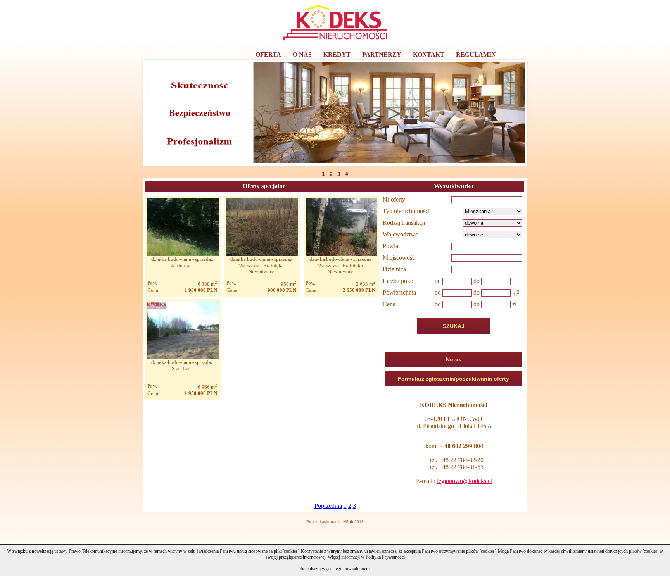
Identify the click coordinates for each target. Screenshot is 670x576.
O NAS (302, 54)
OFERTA (268, 54)
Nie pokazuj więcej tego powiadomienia (335, 568)
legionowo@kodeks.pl (464, 481)
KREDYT (337, 54)
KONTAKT (428, 54)
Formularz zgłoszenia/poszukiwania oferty (453, 379)
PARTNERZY (381, 54)
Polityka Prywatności (385, 557)
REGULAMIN (476, 54)
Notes (453, 359)
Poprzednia (328, 505)
